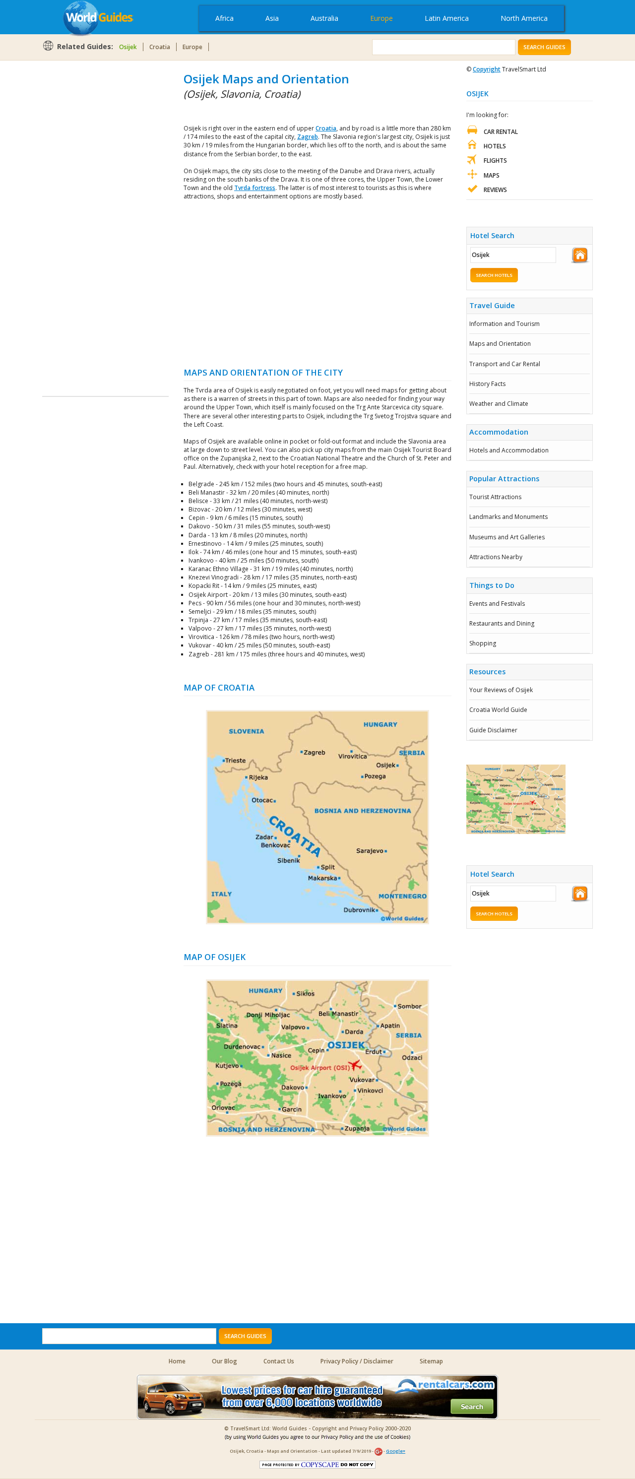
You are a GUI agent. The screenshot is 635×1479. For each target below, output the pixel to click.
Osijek (128, 47)
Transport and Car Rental (504, 364)
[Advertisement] (82, 219)
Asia (272, 18)
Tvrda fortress (254, 188)
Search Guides (544, 47)
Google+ (395, 1451)
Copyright (487, 69)
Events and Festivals (497, 603)
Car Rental (501, 132)
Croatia (159, 47)
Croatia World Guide (498, 710)
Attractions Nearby (495, 557)
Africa (224, 18)
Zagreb (307, 136)
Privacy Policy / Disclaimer (356, 1361)
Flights (495, 160)
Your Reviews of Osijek (501, 690)
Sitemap (431, 1361)
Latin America (447, 18)
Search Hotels (494, 275)
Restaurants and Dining (501, 623)
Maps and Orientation (500, 343)
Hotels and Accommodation (509, 450)
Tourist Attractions (495, 497)
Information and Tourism (504, 324)
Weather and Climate (498, 403)
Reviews (495, 190)
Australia (324, 18)
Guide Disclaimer (493, 730)
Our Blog (224, 1361)
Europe (381, 18)
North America (524, 18)
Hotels (495, 146)
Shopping (482, 643)
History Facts (487, 384)
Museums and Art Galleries (507, 537)
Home (177, 1361)
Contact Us (278, 1361)
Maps (492, 175)
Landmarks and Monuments (508, 517)
